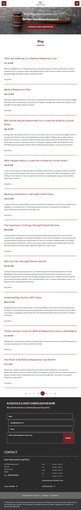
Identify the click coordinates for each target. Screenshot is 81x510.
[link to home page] (40, 3)
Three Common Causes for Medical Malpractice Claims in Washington (40, 331)
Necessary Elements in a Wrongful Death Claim (28, 194)
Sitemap (45, 495)
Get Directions (47, 486)
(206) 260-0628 (12, 475)
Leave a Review (9, 486)
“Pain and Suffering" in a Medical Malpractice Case (30, 58)
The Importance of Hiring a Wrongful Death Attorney (31, 225)
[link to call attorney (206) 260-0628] (4, 3)
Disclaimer (55, 495)
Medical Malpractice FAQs (17, 89)
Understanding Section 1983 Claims (23, 297)
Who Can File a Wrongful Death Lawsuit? (25, 261)
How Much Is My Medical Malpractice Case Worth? (30, 359)
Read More (8, 79)
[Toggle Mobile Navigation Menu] (77, 3)
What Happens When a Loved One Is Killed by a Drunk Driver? (36, 160)
